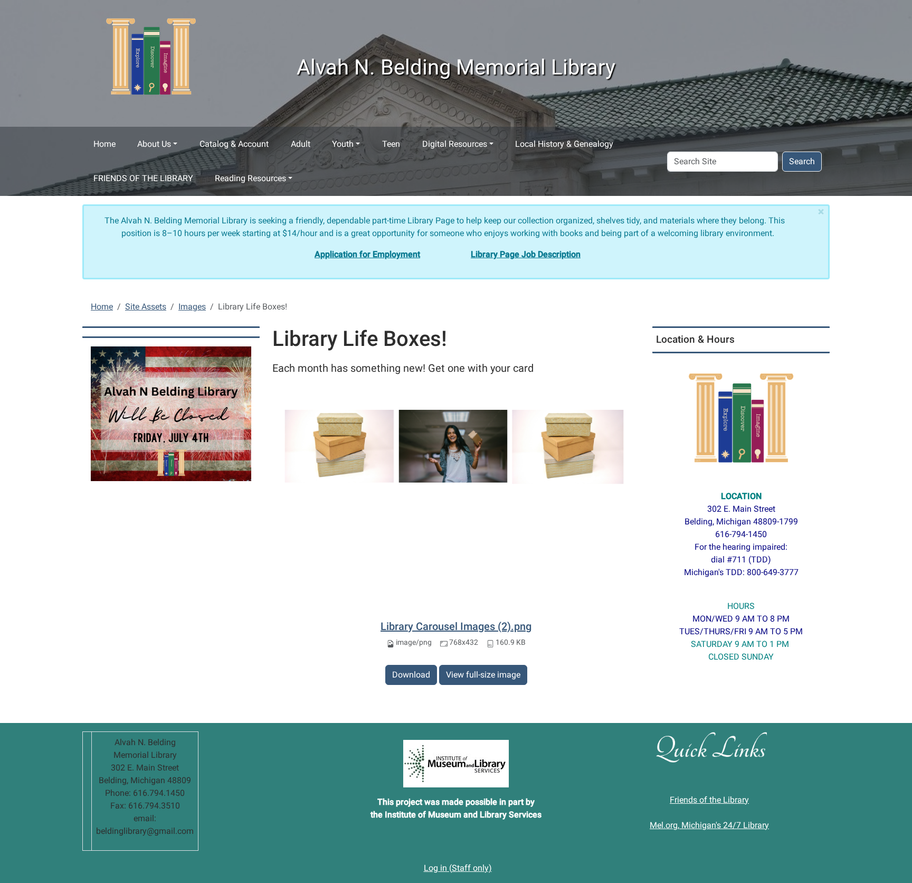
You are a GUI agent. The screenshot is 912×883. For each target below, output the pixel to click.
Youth (343, 144)
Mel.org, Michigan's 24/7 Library (709, 825)
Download (411, 675)
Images (192, 307)
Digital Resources (454, 144)
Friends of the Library (709, 800)
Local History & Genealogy (564, 144)
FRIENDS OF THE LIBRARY (143, 178)
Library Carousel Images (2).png (456, 626)
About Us (154, 144)
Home (104, 144)
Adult (300, 144)
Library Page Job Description (526, 254)
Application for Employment (367, 254)
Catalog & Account (234, 144)
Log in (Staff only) (458, 868)
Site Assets (145, 307)
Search (802, 161)
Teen (391, 144)
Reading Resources (250, 178)
